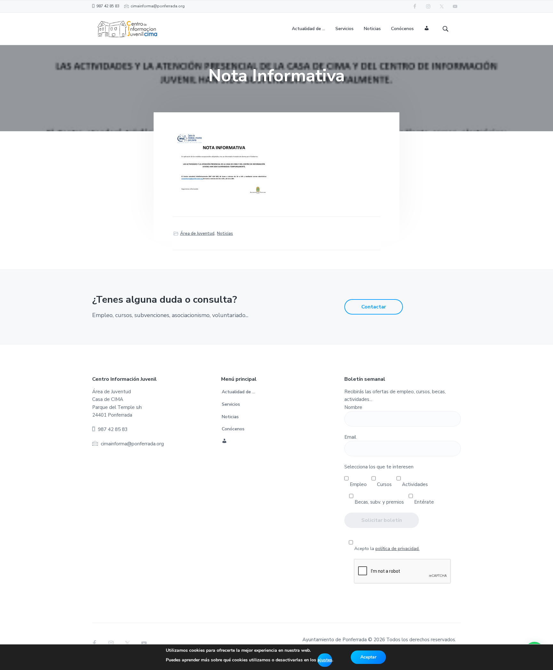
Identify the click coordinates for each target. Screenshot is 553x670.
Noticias (225, 233)
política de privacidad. (397, 549)
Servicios (231, 404)
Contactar (373, 306)
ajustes (324, 660)
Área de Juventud (197, 233)
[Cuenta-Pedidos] (426, 29)
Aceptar (368, 657)
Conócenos (233, 429)
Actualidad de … (238, 392)
